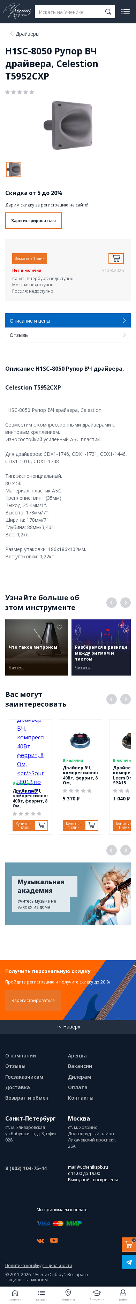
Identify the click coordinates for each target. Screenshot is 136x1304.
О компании (20, 1055)
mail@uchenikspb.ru (88, 1167)
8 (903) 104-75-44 (26, 1168)
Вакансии (80, 1066)
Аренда (77, 1055)
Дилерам (79, 1076)
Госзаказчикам (24, 1076)
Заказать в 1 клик (29, 258)
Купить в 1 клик (23, 825)
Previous (111, 602)
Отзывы (15, 1066)
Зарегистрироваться (33, 221)
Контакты (80, 1097)
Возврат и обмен (26, 1097)
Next (125, 602)
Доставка (17, 1087)
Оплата (78, 1087)
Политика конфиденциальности (38, 1265)
